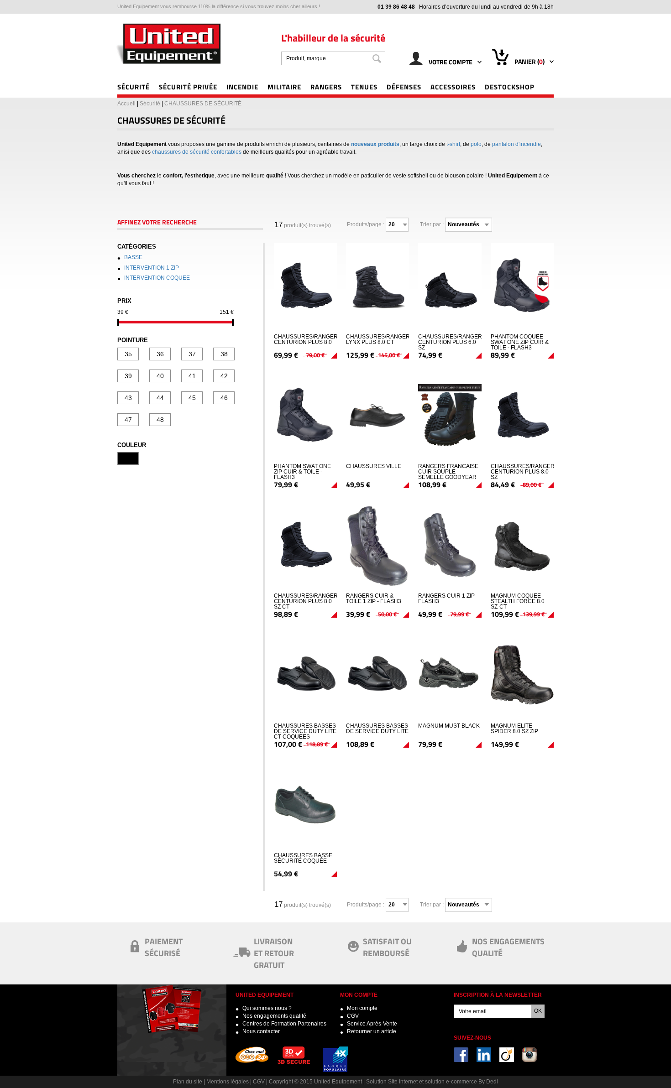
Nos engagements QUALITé (508, 947)
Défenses (404, 87)
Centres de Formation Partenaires (284, 1023)
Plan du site (187, 1081)
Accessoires (453, 87)
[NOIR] (128, 458)
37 (192, 354)
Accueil (126, 103)
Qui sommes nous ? (267, 1008)
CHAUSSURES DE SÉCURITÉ (202, 103)
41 (192, 376)
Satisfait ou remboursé (387, 947)
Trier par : (432, 224)
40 (160, 376)
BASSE (133, 257)
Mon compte (362, 1008)
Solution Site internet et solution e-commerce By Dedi (432, 1081)
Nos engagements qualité (274, 1016)
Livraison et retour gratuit (274, 952)
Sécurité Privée (188, 87)
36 (160, 354)
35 (128, 354)
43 (128, 397)
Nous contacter (261, 1031)
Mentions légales (227, 1081)
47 (128, 419)
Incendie (242, 87)
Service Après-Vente (372, 1023)
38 (224, 354)
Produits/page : (365, 224)
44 (160, 397)
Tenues (364, 87)
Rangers (326, 87)
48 (160, 419)
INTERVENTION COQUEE (157, 278)
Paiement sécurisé (164, 947)
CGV (353, 1016)
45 (192, 397)
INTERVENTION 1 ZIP (151, 268)
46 (224, 397)
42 (224, 376)
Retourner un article (371, 1031)
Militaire (284, 87)
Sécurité (133, 87)
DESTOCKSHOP (510, 87)
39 (128, 376)
